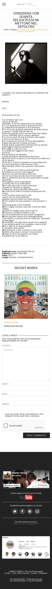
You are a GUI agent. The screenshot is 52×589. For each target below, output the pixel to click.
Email (5, 394)
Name (5, 384)
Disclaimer (43, 573)
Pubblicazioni (11, 322)
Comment (6, 345)
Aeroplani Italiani (13, 326)
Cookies (34, 573)
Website (5, 404)
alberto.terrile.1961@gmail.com (26, 523)
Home (6, 29)
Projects (13, 29)
